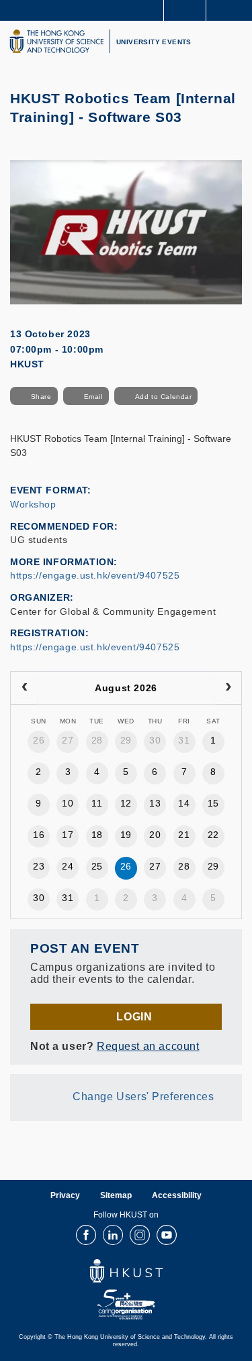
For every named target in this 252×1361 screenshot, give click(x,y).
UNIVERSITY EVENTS (154, 42)
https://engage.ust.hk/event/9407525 (94, 575)
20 (155, 834)
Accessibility (177, 1195)
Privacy (65, 1195)
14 (184, 803)
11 (96, 803)
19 (126, 834)
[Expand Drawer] (185, 10)
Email (93, 396)
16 (38, 834)
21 (184, 834)
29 (126, 740)
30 (155, 740)
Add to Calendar (163, 396)
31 (184, 740)
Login (134, 1016)
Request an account (148, 1046)
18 (97, 834)
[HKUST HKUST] (56, 41)
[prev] (24, 688)
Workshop (33, 504)
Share (41, 396)
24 (67, 866)
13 (155, 803)
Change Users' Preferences (143, 1096)
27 (67, 740)
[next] (227, 688)
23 (38, 866)
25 (97, 866)
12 (126, 803)
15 (213, 803)
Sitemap (116, 1195)
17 (67, 834)
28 (97, 740)
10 (67, 803)
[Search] (231, 9)
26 (38, 740)
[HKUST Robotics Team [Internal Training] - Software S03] (126, 231)
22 (213, 834)
